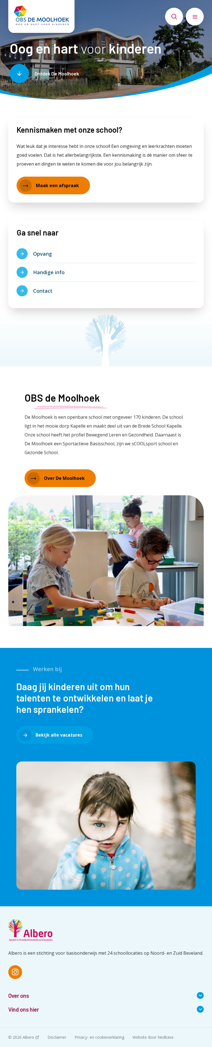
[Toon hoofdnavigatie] (195, 16)
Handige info (49, 272)
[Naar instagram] (15, 972)
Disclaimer (56, 1037)
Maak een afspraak (57, 185)
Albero (28, 1037)
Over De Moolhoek (64, 478)
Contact (42, 290)
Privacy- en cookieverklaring (99, 1037)
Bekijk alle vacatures (59, 735)
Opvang (42, 253)
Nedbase (166, 1037)
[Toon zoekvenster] (174, 16)
